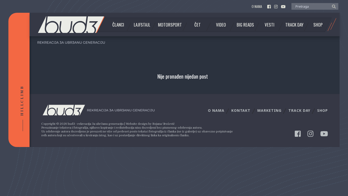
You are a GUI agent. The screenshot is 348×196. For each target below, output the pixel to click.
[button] (332, 6)
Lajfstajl (142, 25)
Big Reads (245, 25)
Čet (197, 25)
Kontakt (240, 110)
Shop (318, 25)
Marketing (269, 110)
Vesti (269, 25)
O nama (257, 6)
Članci (118, 25)
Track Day (294, 25)
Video (221, 25)
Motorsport (170, 25)
